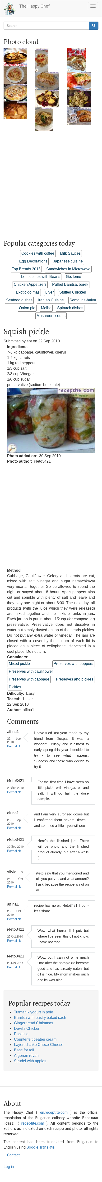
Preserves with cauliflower (31, 671)
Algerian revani (27, 1055)
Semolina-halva (83, 300)
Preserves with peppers (73, 664)
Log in (9, 1166)
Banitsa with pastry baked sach (40, 1018)
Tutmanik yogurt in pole (33, 1012)
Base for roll (24, 1050)
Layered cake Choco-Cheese (38, 1045)
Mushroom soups (51, 316)
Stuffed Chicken (72, 292)
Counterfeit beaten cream (35, 1039)
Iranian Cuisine (51, 300)
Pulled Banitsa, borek (70, 284)
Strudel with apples (30, 1061)
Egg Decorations (33, 261)
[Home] (9, 8)
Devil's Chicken (27, 1028)
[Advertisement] (51, 182)
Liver (49, 292)
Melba (46, 308)
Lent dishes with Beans (40, 277)
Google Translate (41, 1147)
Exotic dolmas (28, 292)
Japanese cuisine (68, 261)
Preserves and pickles (74, 679)
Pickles (15, 687)
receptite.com (32, 1123)
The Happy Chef (34, 6)
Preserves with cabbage (29, 679)
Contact (13, 1155)
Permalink (14, 746)
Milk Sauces (70, 253)
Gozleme (73, 277)
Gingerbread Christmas (33, 1023)
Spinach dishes (70, 308)
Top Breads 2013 (26, 269)
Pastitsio (21, 1034)
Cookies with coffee (37, 253)
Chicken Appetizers (30, 284)
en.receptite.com (54, 1112)
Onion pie (27, 308)
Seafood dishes (19, 300)
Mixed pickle (19, 664)
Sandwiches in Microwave (68, 269)
